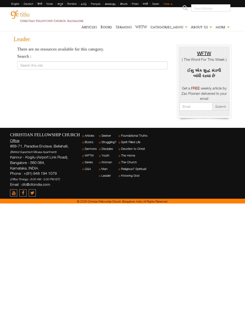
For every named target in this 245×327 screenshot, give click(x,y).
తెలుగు (124, 4)
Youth (105, 155)
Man (104, 169)
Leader (106, 175)
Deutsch (28, 4)
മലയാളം (110, 4)
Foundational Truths (134, 135)
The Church (129, 162)
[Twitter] (33, 193)
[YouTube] (14, 193)
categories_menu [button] (167, 27)
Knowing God (130, 175)
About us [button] (200, 27)
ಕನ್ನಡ (60, 4)
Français (95, 4)
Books (106, 27)
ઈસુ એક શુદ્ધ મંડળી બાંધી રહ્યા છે (204, 73)
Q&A (88, 169)
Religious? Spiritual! (133, 169)
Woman (106, 162)
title (25, 14)
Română (72, 4)
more (167, 4)
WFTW (141, 27)
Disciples (107, 149)
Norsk (49, 4)
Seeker (106, 135)
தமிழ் (84, 4)
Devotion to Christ (133, 149)
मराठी (145, 4)
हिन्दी (40, 4)
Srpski (155, 4)
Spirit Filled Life (130, 142)
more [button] (221, 27)
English (15, 4)
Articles (89, 27)
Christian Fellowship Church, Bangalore (51, 21)
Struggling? (108, 142)
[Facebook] (24, 193)
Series (89, 162)
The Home (128, 155)
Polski (135, 4)
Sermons (124, 27)
